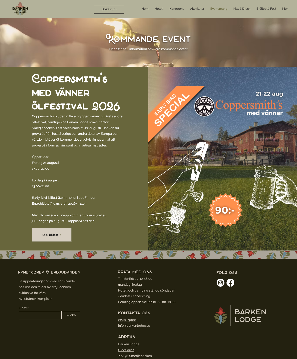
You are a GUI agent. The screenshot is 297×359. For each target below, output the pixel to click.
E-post (23, 307)
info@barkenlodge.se (134, 325)
